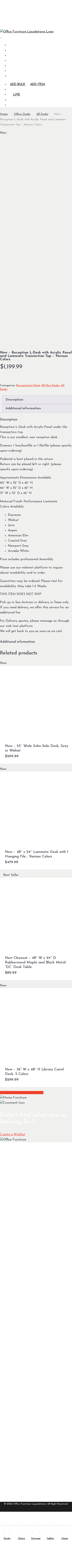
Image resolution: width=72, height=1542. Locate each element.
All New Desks (50, 385)
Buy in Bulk (19, 1376)
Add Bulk (17, 84)
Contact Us (19, 1444)
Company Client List (22, 1322)
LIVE (16, 94)
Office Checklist (22, 1245)
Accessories (19, 1225)
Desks (7, 1538)
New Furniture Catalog (21, 1186)
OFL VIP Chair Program (21, 1384)
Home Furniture (22, 1231)
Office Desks (22, 114)
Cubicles (17, 1238)
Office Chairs (20, 1201)
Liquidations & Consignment (21, 1305)
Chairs (21, 1538)
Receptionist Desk (28, 385)
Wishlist (17, 1461)
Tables (50, 1538)
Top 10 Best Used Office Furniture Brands (23, 1341)
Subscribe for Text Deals (21, 1267)
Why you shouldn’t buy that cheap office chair (24, 1366)
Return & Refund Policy (23, 1477)
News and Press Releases (22, 1453)
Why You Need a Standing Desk (23, 1353)
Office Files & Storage (21, 1210)
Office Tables (21, 1218)
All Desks (42, 114)
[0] (1, 36)
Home (4, 114)
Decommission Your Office (21, 1295)
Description (14, 399)
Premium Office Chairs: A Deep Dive (22, 1397)
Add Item (37, 84)
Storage (36, 1538)
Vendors (17, 1330)
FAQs (15, 1286)
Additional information (23, 408)
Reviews (17, 1313)
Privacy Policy (21, 1468)
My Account (19, 1420)
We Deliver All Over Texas (21, 1435)
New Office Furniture (19, 1277)
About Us (18, 1427)
